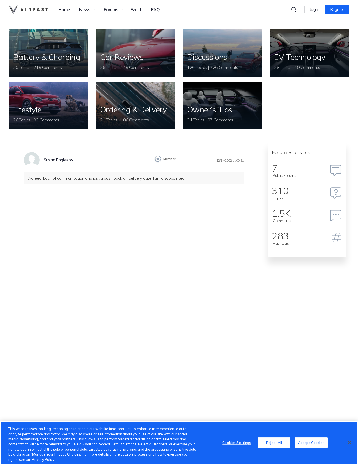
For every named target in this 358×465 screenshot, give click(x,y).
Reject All (274, 442)
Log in (314, 9)
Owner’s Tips (209, 110)
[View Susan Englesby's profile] (32, 160)
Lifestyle (27, 110)
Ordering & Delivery (133, 110)
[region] (179, 443)
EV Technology (299, 57)
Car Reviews (122, 57)
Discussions (207, 57)
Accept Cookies (311, 442)
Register (337, 9)
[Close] (349, 442)
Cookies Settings (236, 442)
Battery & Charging (46, 57)
